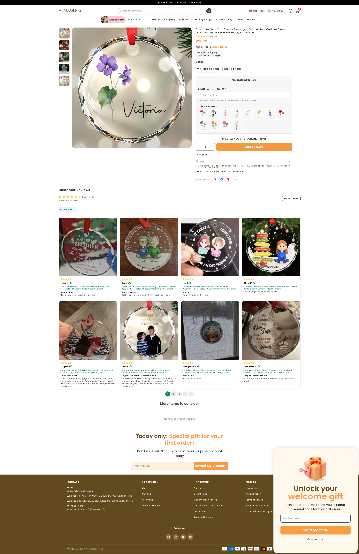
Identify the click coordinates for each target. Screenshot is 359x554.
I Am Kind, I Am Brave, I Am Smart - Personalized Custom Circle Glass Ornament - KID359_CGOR (270, 288)
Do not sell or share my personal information (269, 511)
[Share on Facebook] (222, 179)
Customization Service (205, 499)
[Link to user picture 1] (88, 247)
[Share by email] (235, 179)
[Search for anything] (208, 10)
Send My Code (315, 530)
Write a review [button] (291, 198)
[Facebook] (168, 537)
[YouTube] (183, 537)
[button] (154, 19)
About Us (146, 488)
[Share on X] (215, 179)
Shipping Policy (253, 494)
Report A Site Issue (203, 517)
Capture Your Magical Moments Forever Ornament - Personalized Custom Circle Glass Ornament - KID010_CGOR (146, 371)
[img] (66, 279)
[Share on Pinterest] (228, 179)
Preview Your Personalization (244, 138)
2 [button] (173, 394)
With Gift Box (232, 69)
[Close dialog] (352, 453)
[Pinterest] (190, 537)
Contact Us (199, 488)
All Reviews (147, 499)
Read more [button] (66, 386)
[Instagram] (176, 537)
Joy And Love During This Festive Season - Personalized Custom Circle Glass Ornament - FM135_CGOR (86, 371)
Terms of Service (254, 499)
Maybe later (315, 539)
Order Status (200, 494)
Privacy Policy (252, 488)
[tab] (64, 33)
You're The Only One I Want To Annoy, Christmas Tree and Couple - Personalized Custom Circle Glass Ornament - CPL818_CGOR (148, 288)
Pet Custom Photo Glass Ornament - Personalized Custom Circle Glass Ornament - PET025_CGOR (206, 371)
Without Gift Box (208, 69)
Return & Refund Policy (257, 505)
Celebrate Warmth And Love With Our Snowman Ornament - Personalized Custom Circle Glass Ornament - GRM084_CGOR (209, 288)
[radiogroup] (244, 120)
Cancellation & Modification (208, 505)
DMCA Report (200, 511)
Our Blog (146, 494)
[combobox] (165, 11)
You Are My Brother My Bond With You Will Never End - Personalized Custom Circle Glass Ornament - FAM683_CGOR (85, 288)
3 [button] (179, 394)
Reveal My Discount (210, 466)
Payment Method (151, 505)
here (211, 171)
